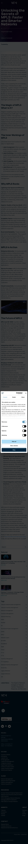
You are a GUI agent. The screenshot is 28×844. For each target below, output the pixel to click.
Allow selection (14, 445)
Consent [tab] (5, 397)
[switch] (24, 426)
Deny (14, 449)
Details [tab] (14, 397)
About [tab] (23, 397)
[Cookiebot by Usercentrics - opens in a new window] (16, 393)
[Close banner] (25, 393)
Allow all (14, 441)
